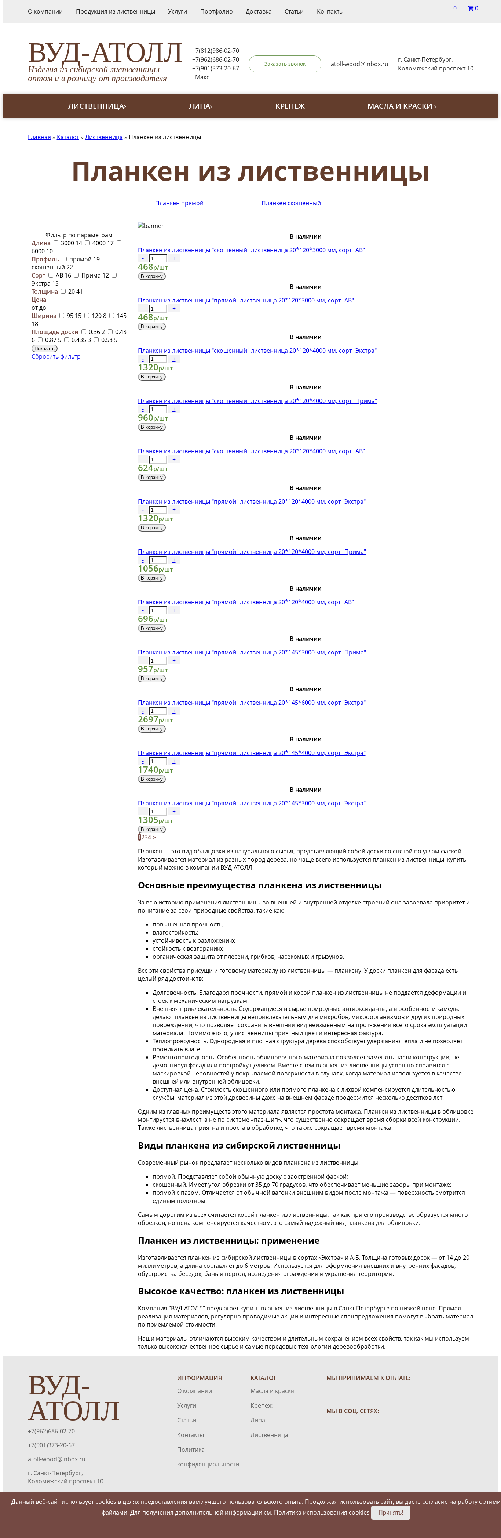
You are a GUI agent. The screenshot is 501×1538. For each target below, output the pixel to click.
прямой (84, 259)
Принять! (391, 1512)
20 (75, 291)
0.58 (108, 340)
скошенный (52, 267)
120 (98, 316)
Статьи (294, 11)
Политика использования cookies (322, 1512)
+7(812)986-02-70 (215, 51)
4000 (102, 243)
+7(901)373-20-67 (215, 68)
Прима (94, 275)
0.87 (52, 340)
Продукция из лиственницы (115, 11)
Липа (199, 106)
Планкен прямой (179, 203)
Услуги (177, 11)
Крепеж (290, 106)
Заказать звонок (285, 63)
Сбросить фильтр (56, 356)
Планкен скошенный (291, 203)
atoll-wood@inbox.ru (56, 1459)
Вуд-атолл (105, 61)
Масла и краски (400, 106)
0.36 (96, 332)
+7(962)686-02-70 (215, 59)
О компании (45, 11)
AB (62, 275)
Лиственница (96, 106)
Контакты (330, 11)
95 (73, 316)
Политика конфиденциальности (199, 1456)
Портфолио (216, 11)
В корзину (152, 276)
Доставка (259, 11)
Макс (202, 77)
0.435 (80, 340)
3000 (70, 243)
